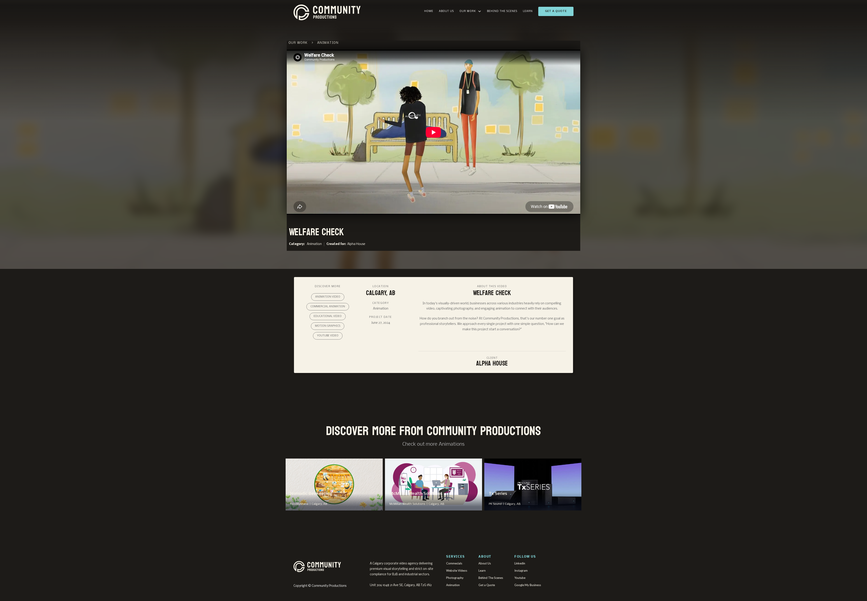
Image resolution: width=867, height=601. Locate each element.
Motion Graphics (327, 326)
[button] (470, 11)
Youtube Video (327, 335)
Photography (455, 578)
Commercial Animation (327, 306)
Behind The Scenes (502, 11)
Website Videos (456, 570)
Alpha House (356, 244)
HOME (428, 11)
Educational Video (328, 316)
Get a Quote (556, 11)
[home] (349, 11)
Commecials (454, 563)
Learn (528, 11)
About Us (446, 11)
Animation (314, 244)
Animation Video (327, 297)
